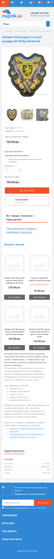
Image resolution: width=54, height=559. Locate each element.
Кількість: (9, 166)
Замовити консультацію (40, 15)
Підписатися (43, 503)
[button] (22, 3)
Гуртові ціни (21, 199)
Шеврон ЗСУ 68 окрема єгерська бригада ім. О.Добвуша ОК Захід (15, 280)
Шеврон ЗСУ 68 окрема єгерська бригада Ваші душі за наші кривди (15, 331)
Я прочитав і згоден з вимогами (25, 508)
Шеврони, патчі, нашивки (15, 31)
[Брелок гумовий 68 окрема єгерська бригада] (39, 263)
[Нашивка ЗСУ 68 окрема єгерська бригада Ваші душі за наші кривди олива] (39, 315)
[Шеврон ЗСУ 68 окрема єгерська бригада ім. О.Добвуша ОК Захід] (14, 263)
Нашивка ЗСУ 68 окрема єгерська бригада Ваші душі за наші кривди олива (39, 333)
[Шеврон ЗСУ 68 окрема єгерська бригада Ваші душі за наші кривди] (14, 315)
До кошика (27, 190)
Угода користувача (21, 508)
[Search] (48, 24)
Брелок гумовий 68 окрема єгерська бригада (39, 279)
